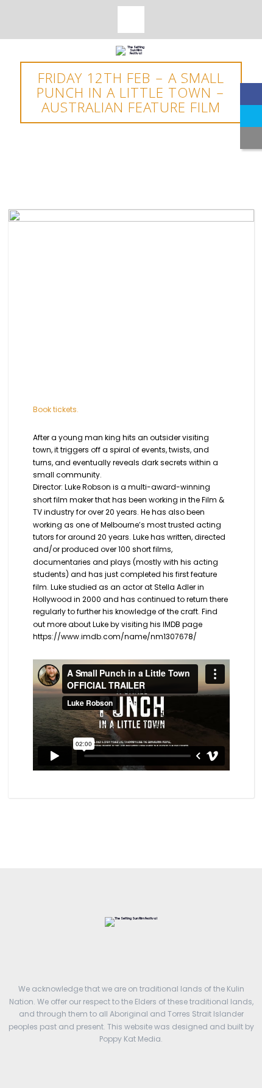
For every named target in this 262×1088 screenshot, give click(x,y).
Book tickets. (56, 409)
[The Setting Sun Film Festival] (131, 50)
